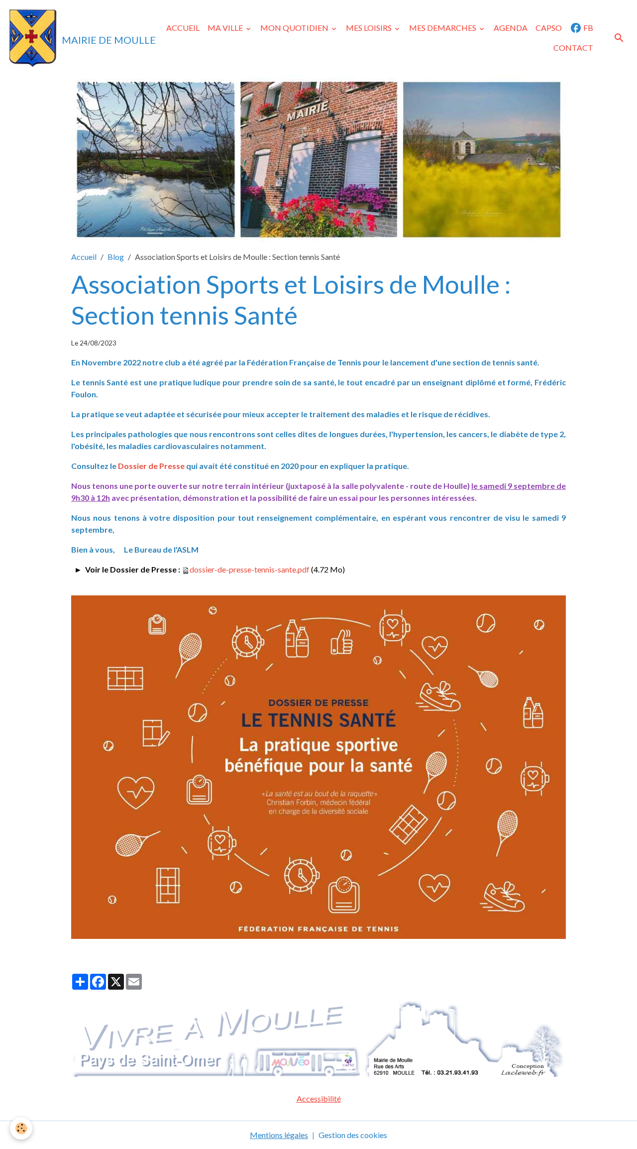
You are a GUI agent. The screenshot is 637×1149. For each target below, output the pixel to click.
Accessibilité (319, 1098)
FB (587, 27)
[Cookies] (21, 1128)
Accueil (84, 256)
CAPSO (548, 27)
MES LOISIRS (369, 27)
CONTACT (573, 47)
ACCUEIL (183, 27)
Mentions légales (279, 1135)
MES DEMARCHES (443, 27)
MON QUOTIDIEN (295, 27)
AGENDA (511, 27)
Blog (115, 256)
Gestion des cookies (352, 1135)
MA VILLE (226, 27)
